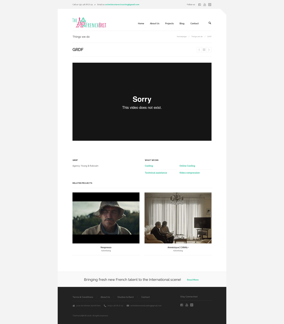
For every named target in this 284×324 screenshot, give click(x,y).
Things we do (197, 37)
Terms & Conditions (82, 297)
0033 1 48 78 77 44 (115, 306)
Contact (194, 23)
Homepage (182, 37)
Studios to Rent (125, 297)
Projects (169, 23)
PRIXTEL (199, 49)
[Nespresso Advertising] (105, 217)
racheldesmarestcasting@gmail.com (122, 5)
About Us (154, 23)
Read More (193, 280)
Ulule (209, 49)
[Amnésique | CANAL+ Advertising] (178, 217)
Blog (182, 23)
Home (141, 23)
